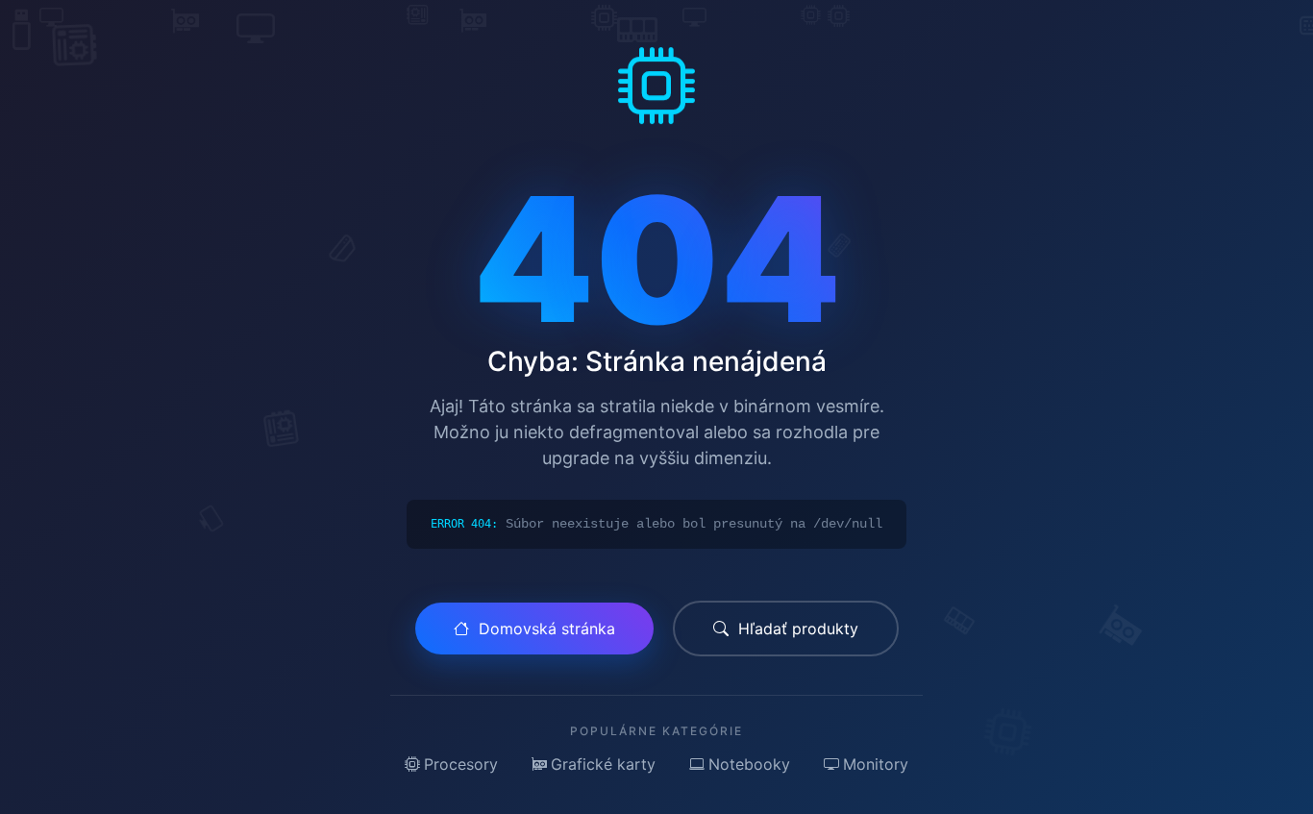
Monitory (875, 764)
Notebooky (749, 764)
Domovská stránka (547, 628)
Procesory (461, 764)
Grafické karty (603, 764)
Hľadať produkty (798, 628)
